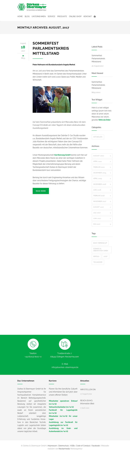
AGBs (72, 446)
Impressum (52, 446)
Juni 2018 (102, 190)
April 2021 (102, 161)
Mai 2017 (102, 224)
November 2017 (102, 201)
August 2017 (102, 207)
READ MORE (41, 191)
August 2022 (102, 156)
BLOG (27, 16)
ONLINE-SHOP (75, 16)
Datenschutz (63, 446)
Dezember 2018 (102, 184)
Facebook (96, 446)
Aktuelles (97, 137)
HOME (20, 16)
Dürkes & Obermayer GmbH (100, 250)
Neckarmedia (64, 449)
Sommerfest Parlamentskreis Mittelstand (51, 48)
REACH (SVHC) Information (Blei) (87, 402)
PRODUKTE (62, 16)
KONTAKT (88, 16)
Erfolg (96, 256)
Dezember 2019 (102, 173)
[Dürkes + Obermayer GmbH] (31, 7)
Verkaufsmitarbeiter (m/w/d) (61, 407)
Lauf (106, 256)
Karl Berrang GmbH (62, 155)
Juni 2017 (102, 218)
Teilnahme (97, 262)
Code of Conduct (83, 446)
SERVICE (51, 16)
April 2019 (102, 178)
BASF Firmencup (100, 243)
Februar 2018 (102, 195)
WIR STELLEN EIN (88, 390)
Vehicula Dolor (104, 120)
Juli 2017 (102, 213)
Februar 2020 (102, 167)
